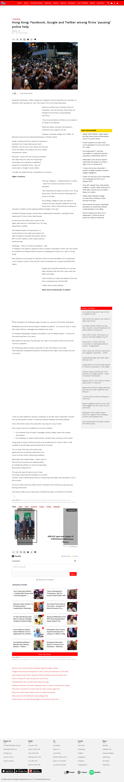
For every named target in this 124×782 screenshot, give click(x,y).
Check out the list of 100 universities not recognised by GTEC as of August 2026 (96, 179)
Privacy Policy (8, 761)
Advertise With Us (10, 749)
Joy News (56, 745)
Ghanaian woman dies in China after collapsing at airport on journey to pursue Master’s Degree (41, 685)
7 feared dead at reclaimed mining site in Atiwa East (96, 398)
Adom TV (56, 749)
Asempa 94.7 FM (34, 757)
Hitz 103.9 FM (33, 753)
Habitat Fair (107, 749)
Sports (55, 3)
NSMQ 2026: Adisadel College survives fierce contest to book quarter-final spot (94, 198)
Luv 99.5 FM (32, 761)
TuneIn (71, 772)
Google (42, 506)
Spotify (97, 772)
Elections (100, 3)
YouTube (81, 745)
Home (19, 3)
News (26, 3)
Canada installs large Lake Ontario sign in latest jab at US (95, 360)
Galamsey (106, 757)
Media (92, 3)
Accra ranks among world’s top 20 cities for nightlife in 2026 (95, 314)
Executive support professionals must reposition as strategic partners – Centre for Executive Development (95, 375)
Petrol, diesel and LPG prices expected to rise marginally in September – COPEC (96, 353)
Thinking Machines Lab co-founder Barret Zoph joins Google (30, 682)
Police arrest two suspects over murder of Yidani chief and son (96, 321)
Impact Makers (108, 753)
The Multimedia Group (12, 745)
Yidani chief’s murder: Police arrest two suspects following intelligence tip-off (95, 337)
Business (48, 3)
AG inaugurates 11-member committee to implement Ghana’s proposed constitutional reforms (95, 153)
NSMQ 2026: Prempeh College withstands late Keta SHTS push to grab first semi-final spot (96, 391)
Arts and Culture (36, 3)
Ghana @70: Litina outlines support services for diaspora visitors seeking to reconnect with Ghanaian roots (95, 415)
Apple (20, 506)
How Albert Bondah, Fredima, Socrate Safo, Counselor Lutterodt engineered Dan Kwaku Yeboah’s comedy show (96, 329)
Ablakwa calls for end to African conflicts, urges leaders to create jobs (96, 383)
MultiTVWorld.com (60, 757)
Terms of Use (8, 757)
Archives (106, 761)
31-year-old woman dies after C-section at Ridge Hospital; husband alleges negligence (95, 170)
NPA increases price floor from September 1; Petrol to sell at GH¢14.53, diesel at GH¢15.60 (94, 215)
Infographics (82, 765)
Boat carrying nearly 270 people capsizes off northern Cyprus (96, 423)
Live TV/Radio (82, 3)
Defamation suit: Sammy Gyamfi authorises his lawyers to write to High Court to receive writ (95, 162)
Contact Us (7, 753)
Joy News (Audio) (59, 765)
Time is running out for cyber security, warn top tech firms (30, 678)
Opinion (63, 3)
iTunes (84, 772)
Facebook (34, 506)
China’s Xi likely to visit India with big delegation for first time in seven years (35, 699)
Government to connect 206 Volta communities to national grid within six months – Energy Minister (95, 345)
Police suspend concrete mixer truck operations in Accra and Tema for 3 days (96, 145)
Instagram (82, 757)
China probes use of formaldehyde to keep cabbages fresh (30, 696)
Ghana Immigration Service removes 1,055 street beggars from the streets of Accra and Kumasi (96, 406)
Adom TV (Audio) (59, 761)
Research (71, 3)
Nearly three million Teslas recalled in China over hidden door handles (33, 692)
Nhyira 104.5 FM (34, 765)
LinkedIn (81, 761)
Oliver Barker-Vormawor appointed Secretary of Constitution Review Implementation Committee (95, 207)
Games (105, 745)
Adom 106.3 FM (34, 749)
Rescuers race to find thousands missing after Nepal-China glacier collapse (35, 668)
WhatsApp (57, 506)
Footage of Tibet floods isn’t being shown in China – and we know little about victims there (40, 671)
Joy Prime (57, 753)
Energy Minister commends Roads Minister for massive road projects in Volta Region (96, 367)
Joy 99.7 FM (32, 745)
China (26, 506)
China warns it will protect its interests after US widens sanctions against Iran (36, 689)
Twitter (48, 506)
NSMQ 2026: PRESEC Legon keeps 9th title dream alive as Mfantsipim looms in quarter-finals (96, 136)
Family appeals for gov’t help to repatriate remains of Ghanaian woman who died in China (39, 675)
